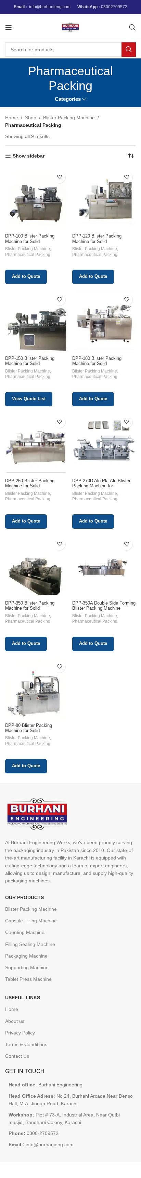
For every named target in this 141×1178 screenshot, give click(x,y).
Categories (68, 98)
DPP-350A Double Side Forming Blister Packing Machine (104, 606)
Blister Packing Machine (69, 117)
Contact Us (17, 1056)
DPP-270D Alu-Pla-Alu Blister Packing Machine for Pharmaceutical (101, 485)
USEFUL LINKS (22, 997)
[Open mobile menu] (8, 27)
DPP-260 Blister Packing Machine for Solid (29, 483)
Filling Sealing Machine (30, 944)
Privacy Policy (20, 1032)
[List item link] (70, 1133)
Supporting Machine (27, 967)
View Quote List (29, 398)
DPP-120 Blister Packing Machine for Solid (96, 239)
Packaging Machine (26, 956)
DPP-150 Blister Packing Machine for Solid (29, 361)
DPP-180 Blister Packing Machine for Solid (96, 361)
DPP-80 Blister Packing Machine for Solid (28, 728)
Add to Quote (26, 276)
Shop (30, 117)
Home (11, 117)
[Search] (132, 27)
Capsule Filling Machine (31, 920)
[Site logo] (70, 27)
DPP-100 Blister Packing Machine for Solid (29, 239)
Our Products (24, 897)
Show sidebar (28, 156)
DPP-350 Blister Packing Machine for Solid (29, 606)
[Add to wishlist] (59, 177)
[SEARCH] (128, 49)
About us (14, 1021)
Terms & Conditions (26, 1044)
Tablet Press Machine (28, 979)
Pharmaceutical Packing (27, 254)
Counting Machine (24, 932)
